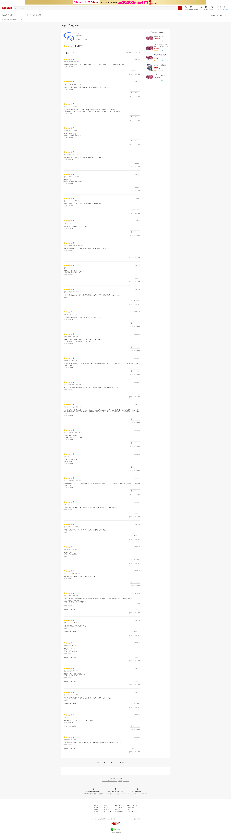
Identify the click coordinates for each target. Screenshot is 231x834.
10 (123, 762)
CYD (9, 19)
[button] (191, 8)
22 (128, 762)
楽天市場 (4, 19)
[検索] (180, 8)
